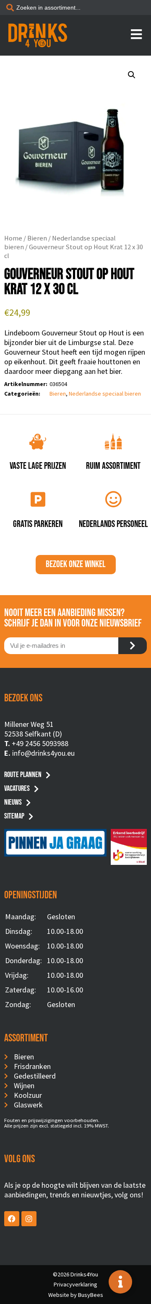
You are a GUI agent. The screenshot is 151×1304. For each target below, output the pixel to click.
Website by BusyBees (75, 1295)
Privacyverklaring (75, 1284)
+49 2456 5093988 (40, 743)
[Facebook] (11, 1218)
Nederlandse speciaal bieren (105, 393)
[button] (131, 74)
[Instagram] (28, 1218)
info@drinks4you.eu (43, 753)
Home (13, 238)
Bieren (37, 238)
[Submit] (132, 645)
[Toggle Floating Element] (120, 1282)
